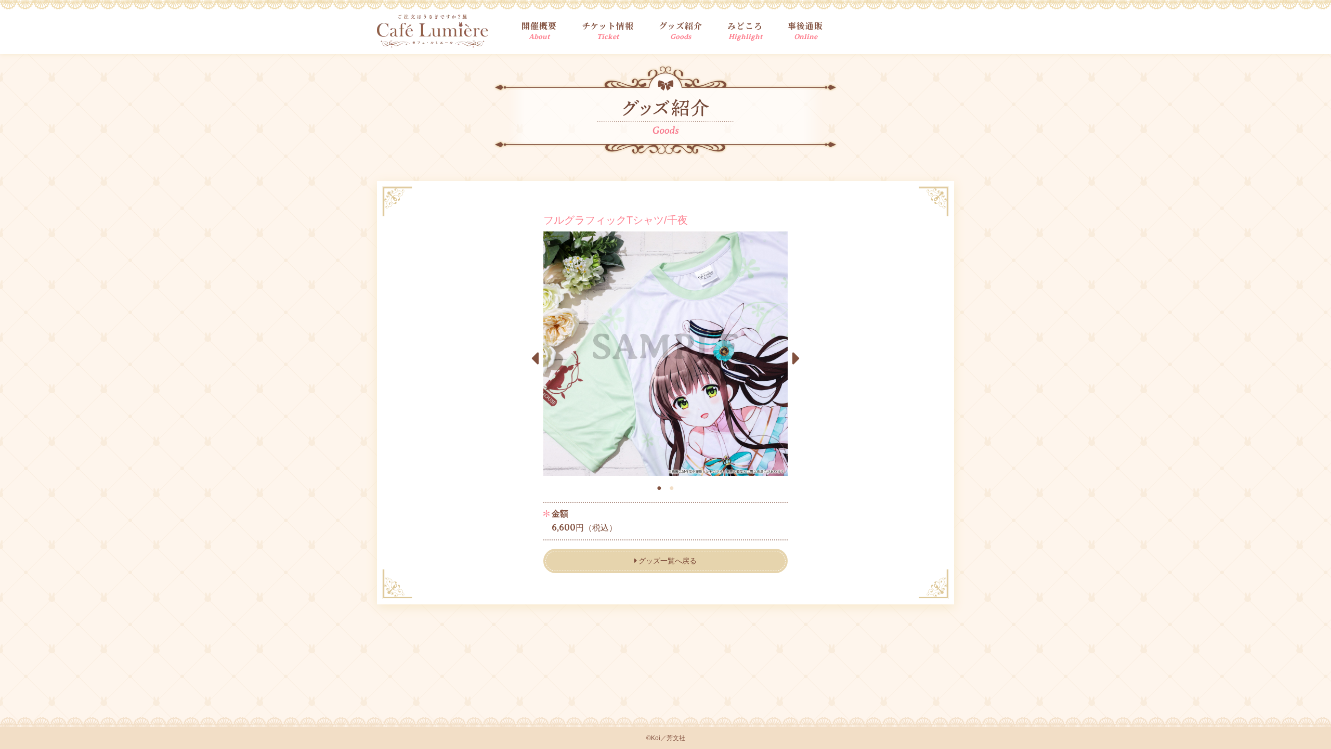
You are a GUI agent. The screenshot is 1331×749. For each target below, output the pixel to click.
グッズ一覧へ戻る (667, 561)
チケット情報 (608, 30)
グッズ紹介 (680, 30)
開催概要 (539, 30)
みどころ (745, 30)
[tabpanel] (665, 353)
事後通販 (805, 30)
